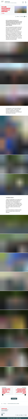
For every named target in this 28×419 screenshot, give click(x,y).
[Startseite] (1, 403)
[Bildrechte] (25, 12)
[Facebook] (2, 415)
